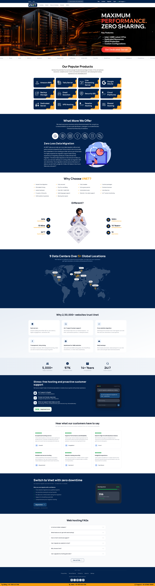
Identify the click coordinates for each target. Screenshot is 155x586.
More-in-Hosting (54, 5)
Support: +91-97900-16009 (144, 584)
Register (109, 1)
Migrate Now (39, 504)
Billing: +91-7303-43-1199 (11, 584)
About (29, 1)
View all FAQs (76, 560)
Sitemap (92, 573)
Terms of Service (72, 573)
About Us (87, 573)
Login (114, 1)
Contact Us (80, 573)
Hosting (41, 5)
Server (46, 5)
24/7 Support (122, 1)
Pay (98, 1)
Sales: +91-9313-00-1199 (78, 584)
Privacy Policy (64, 573)
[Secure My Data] (42, 47)
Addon (67, 5)
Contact (103, 1)
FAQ (34, 1)
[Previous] (2, 31)
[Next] (152, 31)
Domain (62, 5)
